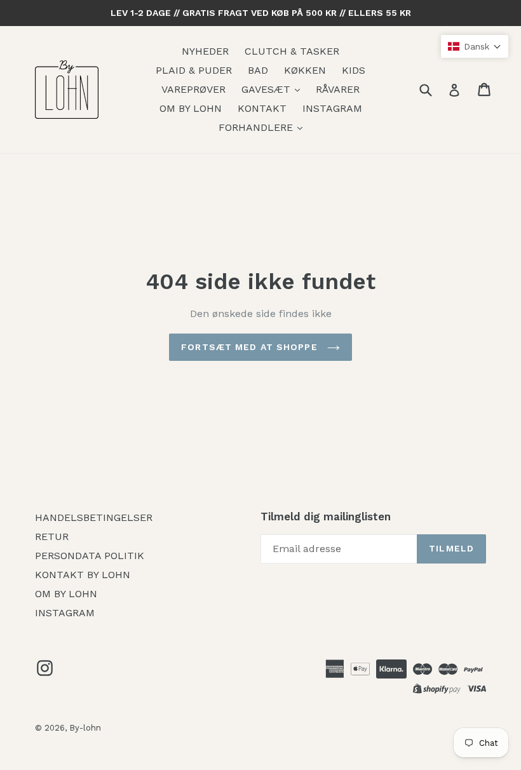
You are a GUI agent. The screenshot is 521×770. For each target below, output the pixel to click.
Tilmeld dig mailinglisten (325, 516)
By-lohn (85, 728)
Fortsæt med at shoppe (251, 347)
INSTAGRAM (332, 108)
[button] (475, 46)
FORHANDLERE (257, 127)
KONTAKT (262, 108)
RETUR (52, 536)
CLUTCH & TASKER (292, 51)
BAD (258, 70)
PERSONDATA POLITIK (89, 556)
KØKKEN (305, 70)
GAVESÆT (267, 89)
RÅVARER (338, 89)
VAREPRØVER (193, 89)
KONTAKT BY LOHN (82, 575)
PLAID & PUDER (194, 70)
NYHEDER (205, 51)
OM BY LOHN (190, 108)
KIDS (353, 70)
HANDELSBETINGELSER (93, 517)
